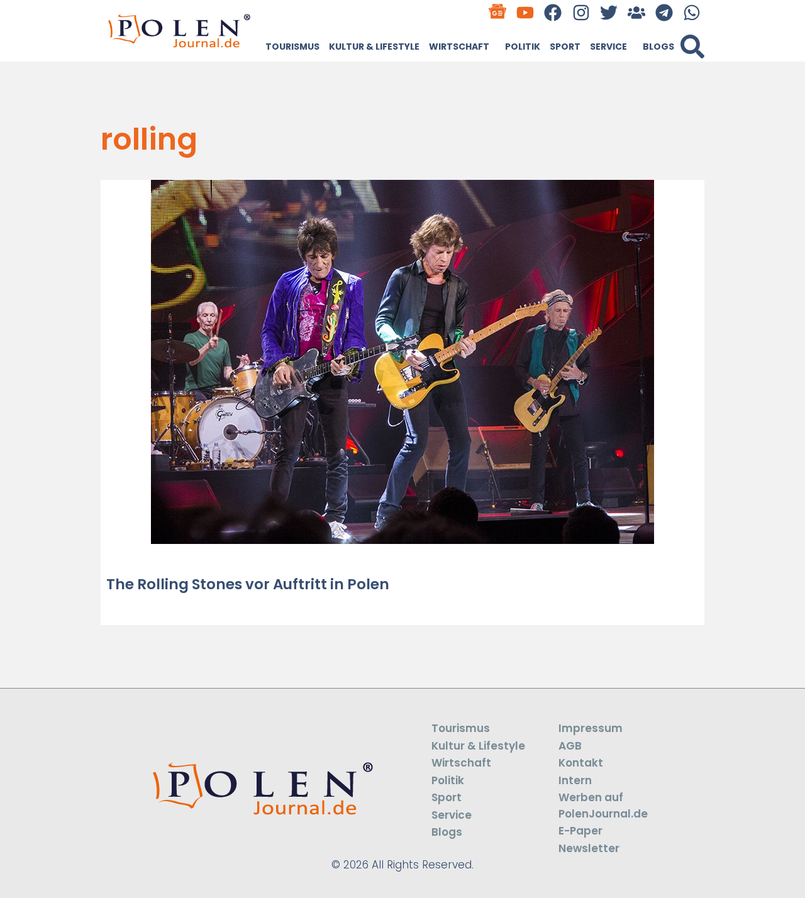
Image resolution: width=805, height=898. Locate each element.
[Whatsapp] (692, 12)
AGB (570, 745)
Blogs (658, 46)
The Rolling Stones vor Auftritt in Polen (247, 584)
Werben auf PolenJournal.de (603, 805)
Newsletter (588, 848)
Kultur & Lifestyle (374, 46)
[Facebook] (553, 12)
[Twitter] (608, 12)
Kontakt (580, 762)
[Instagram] (581, 12)
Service (608, 46)
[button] (692, 46)
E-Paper (580, 830)
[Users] (636, 12)
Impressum (590, 728)
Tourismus (292, 46)
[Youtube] (525, 12)
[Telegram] (664, 12)
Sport (565, 46)
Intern (575, 780)
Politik (522, 46)
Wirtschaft (459, 46)
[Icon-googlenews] (498, 12)
